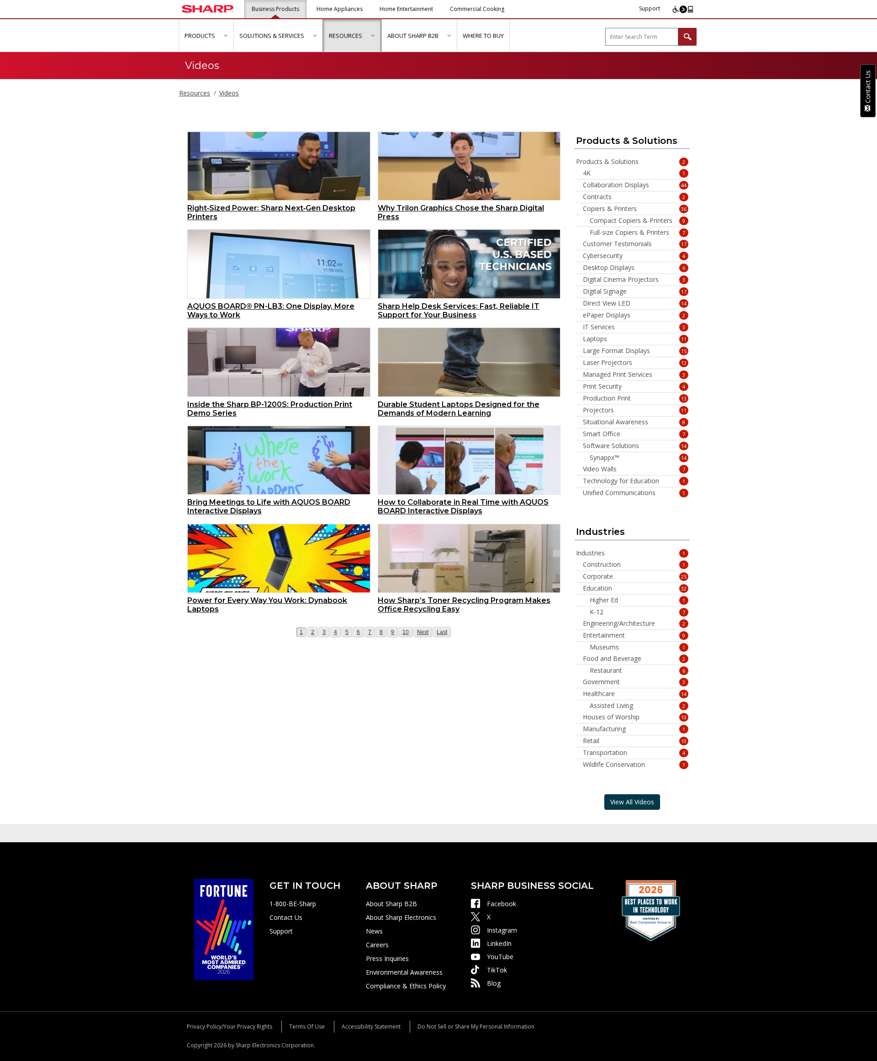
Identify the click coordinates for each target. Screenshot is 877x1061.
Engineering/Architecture (634, 623)
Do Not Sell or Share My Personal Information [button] (475, 1026)
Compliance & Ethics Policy (406, 986)
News (374, 931)
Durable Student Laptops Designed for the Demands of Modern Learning (458, 408)
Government (634, 682)
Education (635, 588)
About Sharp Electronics (401, 917)
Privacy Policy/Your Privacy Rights (229, 1026)
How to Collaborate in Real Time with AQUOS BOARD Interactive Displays (463, 506)
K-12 (638, 612)
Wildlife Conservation (634, 764)
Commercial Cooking (477, 9)
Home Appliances (340, 9)
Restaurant (638, 670)
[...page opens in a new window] (224, 928)
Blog (494, 983)
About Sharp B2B (391, 903)
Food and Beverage (634, 659)
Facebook (501, 903)
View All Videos (632, 801)
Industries (631, 553)
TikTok (497, 970)
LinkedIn (499, 943)
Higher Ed (638, 600)
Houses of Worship (635, 717)
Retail (635, 741)
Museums (638, 647)
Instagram (502, 930)
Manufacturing (634, 729)
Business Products (275, 9)
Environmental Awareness (404, 972)
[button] (225, 35)
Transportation (634, 753)
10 (407, 632)
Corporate (635, 576)
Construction (634, 564)
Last (442, 632)
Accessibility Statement (371, 1026)
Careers (377, 944)
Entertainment (634, 635)
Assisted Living (638, 706)
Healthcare (635, 694)
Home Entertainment (406, 9)
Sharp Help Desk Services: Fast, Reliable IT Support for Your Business (458, 310)
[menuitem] (206, 35)
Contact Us (285, 917)
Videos (229, 93)
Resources (194, 93)
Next (423, 632)
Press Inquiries (387, 958)
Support (649, 8)
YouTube (500, 956)
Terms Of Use (307, 1026)
